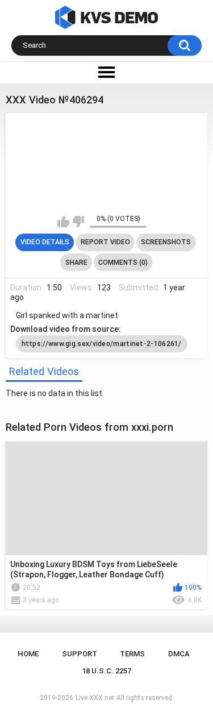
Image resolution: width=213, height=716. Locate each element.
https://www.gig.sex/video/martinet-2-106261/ (102, 344)
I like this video (63, 221)
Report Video (105, 242)
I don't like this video (78, 221)
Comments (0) (123, 263)
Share (76, 263)
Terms (132, 654)
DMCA (179, 654)
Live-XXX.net (95, 698)
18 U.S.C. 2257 (106, 671)
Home (28, 654)
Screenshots (166, 242)
